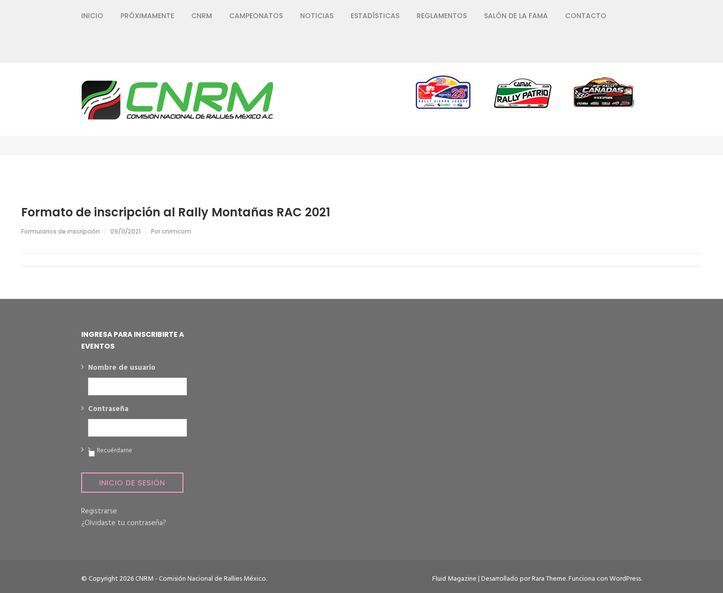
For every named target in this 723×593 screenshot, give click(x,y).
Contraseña (108, 410)
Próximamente (147, 16)
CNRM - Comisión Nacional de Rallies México (200, 579)
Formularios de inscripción (60, 231)
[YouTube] (621, 47)
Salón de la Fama (516, 16)
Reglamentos (442, 16)
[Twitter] (585, 47)
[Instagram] (603, 47)
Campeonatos (256, 16)
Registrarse (99, 511)
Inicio (92, 16)
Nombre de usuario (121, 368)
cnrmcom (176, 231)
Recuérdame (114, 451)
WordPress (625, 579)
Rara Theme (549, 579)
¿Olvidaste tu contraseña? (123, 523)
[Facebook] (568, 47)
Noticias (316, 16)
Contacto (585, 16)
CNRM (201, 16)
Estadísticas (375, 16)
